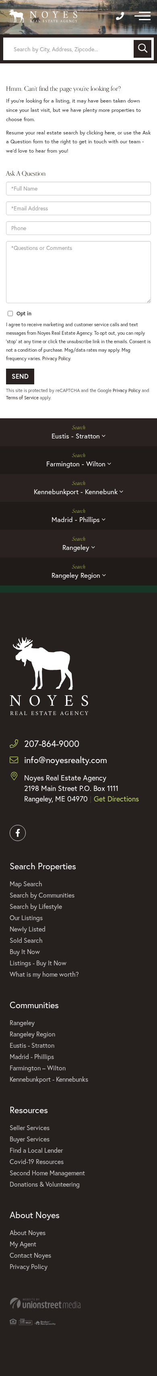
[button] (142, 49)
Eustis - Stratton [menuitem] (32, 1045)
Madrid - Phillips (76, 519)
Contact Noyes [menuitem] (30, 1255)
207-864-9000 (51, 743)
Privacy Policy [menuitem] (29, 1266)
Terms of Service (22, 397)
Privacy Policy (56, 358)
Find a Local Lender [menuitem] (36, 1150)
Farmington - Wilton (75, 463)
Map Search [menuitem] (26, 883)
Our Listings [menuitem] (26, 917)
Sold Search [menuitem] (26, 940)
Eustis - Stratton (76, 435)
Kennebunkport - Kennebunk (76, 491)
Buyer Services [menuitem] (30, 1139)
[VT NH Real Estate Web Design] (78, 1303)
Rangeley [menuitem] (22, 1022)
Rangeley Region (76, 575)
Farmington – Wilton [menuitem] (38, 1067)
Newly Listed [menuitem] (27, 929)
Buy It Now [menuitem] (25, 951)
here (110, 132)
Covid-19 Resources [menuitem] (37, 1161)
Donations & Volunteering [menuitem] (45, 1184)
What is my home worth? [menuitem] (44, 974)
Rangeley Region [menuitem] (32, 1034)
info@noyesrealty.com (65, 760)
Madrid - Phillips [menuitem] (32, 1056)
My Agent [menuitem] (23, 1244)
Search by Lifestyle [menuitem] (36, 906)
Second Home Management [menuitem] (47, 1172)
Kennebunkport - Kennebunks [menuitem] (49, 1079)
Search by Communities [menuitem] (42, 895)
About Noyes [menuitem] (27, 1232)
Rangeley (75, 547)
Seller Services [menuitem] (30, 1127)
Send (20, 376)
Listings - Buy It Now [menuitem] (38, 963)
